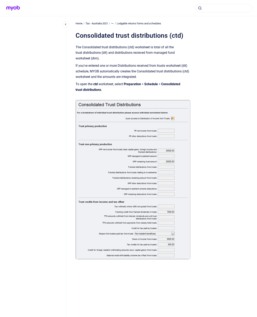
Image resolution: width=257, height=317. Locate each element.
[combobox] (223, 8)
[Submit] (200, 8)
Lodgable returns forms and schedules (139, 23)
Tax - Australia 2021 (97, 23)
